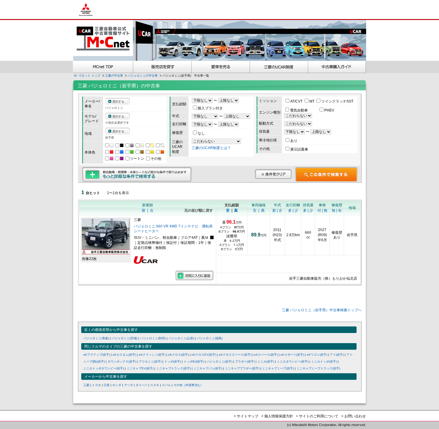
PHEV (329, 110)
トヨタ (96, 385)
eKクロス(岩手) (178, 354)
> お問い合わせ (353, 416)
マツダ (128, 385)
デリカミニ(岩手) (150, 361)
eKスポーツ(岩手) (292, 354)
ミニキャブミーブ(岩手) (278, 368)
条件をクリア (273, 174)
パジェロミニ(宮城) (124, 338)
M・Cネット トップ (87, 75)
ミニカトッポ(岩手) (324, 361)
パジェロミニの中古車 (143, 75)
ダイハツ (142, 385)
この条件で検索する (326, 174)
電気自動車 (299, 110)
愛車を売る (221, 67)
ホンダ (116, 385)
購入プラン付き (210, 108)
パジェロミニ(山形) (181, 338)
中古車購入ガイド (337, 67)
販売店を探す (162, 67)
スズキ (154, 385)
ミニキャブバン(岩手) (208, 368)
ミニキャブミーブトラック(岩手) (318, 368)
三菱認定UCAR (279, 67)
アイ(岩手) (337, 354)
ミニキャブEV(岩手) (140, 368)
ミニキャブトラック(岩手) (173, 368)
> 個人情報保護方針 (277, 416)
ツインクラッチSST (337, 101)
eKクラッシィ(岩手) (152, 354)
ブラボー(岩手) (245, 361)
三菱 (86, 385)
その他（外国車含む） (188, 385)
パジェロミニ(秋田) (153, 338)
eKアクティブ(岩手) (96, 354)
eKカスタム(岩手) (124, 354)
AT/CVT (296, 101)
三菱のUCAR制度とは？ (211, 148)
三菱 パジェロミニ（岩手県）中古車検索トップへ (322, 310)
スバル (166, 385)
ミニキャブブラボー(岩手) (242, 368)
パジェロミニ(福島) (209, 338)
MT (312, 101)
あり (293, 141)
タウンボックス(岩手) (122, 361)
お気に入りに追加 (194, 275)
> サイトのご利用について (317, 416)
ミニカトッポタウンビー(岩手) (103, 368)
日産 (107, 385)
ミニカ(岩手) (265, 361)
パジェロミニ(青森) (96, 338)
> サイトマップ (246, 416)
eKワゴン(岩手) (317, 354)
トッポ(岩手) (172, 361)
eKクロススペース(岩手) (235, 354)
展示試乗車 (299, 149)
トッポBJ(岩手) (194, 361)
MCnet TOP (103, 67)
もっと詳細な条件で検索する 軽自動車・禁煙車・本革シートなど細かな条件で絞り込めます (137, 174)
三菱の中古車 (114, 75)
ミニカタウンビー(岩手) (292, 361)
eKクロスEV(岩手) (203, 354)
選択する (118, 101)
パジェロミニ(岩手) (219, 361)
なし (201, 133)
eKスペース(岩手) (266, 354)
